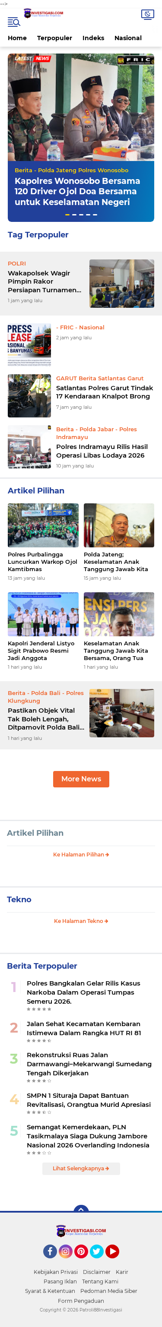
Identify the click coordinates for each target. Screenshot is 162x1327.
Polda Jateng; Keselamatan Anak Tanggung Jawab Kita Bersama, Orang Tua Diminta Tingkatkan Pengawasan (116, 562)
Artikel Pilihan (35, 833)
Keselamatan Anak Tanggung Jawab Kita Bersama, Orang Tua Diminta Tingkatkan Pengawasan (116, 651)
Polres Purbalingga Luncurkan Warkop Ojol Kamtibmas (42, 561)
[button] (67, 214)
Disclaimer (97, 1272)
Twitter (100, 1262)
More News (81, 779)
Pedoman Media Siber (108, 1291)
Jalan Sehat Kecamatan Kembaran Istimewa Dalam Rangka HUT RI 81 (84, 1028)
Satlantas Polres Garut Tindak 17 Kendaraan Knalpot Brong (104, 392)
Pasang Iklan (60, 1281)
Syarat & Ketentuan (50, 1291)
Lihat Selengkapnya (79, 1168)
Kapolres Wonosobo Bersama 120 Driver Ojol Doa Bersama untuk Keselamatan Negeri (77, 191)
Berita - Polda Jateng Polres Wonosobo (71, 170)
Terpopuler (54, 38)
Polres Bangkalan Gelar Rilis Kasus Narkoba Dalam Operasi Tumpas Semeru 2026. (83, 992)
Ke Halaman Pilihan (79, 854)
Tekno (19, 899)
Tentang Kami (100, 1281)
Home (17, 38)
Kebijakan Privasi (56, 1272)
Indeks (93, 38)
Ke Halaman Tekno (79, 921)
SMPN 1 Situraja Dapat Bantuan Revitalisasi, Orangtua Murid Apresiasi (89, 1100)
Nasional (128, 38)
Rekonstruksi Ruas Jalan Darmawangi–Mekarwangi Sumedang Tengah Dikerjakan (89, 1064)
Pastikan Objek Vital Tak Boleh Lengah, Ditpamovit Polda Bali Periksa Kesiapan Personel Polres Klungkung (43, 719)
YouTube (118, 1262)
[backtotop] (81, 1212)
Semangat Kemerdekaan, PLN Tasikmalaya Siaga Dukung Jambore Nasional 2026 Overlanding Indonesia (88, 1136)
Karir (122, 1272)
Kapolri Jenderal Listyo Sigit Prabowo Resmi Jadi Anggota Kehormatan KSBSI (41, 651)
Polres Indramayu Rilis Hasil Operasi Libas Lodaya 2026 (102, 450)
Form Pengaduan (81, 1301)
